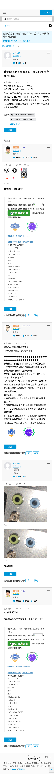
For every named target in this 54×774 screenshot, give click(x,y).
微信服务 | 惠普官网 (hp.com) (19, 236)
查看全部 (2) (15, 124)
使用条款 (13, 769)
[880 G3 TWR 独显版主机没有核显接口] (16, 46)
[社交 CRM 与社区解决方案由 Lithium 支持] (34, 758)
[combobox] (27, 19)
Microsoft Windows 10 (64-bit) (23, 119)
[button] (48, 53)
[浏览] (4, 13)
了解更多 (26, 41)
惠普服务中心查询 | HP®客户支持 (20, 242)
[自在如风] (7, 55)
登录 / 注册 (46, 12)
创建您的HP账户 (10, 41)
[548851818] (7, 328)
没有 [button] (36, 315)
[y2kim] (7, 150)
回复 (10, 130)
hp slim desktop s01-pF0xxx (22, 115)
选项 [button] (50, 25)
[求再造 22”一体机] (18, 46)
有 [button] (29, 315)
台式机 (7, 26)
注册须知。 (22, 769)
